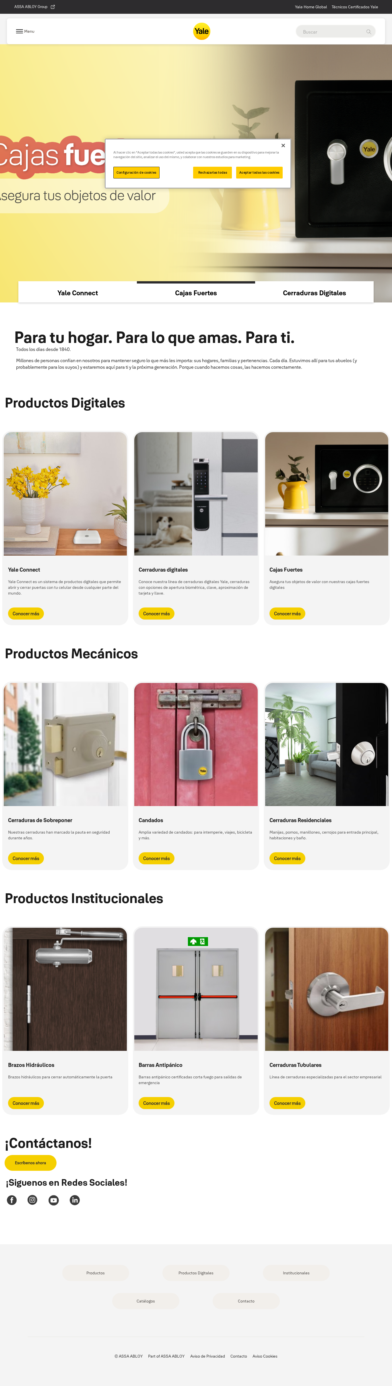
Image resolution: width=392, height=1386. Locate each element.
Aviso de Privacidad (207, 1356)
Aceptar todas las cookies (259, 172)
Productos (95, 1273)
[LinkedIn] (74, 1200)
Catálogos (146, 1301)
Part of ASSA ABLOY (166, 1356)
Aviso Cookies (265, 1356)
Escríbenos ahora (30, 1162)
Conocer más (26, 613)
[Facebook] (12, 1200)
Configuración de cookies (136, 172)
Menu (29, 31)
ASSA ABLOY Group (30, 6)
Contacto (246, 1301)
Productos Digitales (196, 1273)
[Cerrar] (283, 145)
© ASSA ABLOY (129, 1356)
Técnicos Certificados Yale (355, 6)
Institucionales (296, 1273)
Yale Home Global (311, 6)
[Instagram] (32, 1200)
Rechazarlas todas (212, 172)
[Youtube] (53, 1200)
